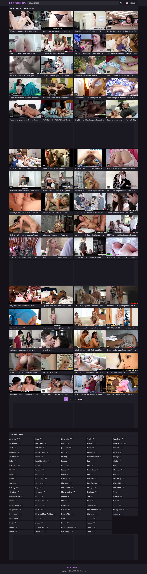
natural (65, 510)
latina (65, 465)
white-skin (119, 487)
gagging (39, 474)
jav (64, 452)
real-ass (92, 479)
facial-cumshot (42, 461)
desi (12, 523)
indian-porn (41, 527)
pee (90, 465)
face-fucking (41, 452)
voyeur (117, 465)
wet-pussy (118, 479)
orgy (90, 448)
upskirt (117, 452)
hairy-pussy (41, 501)
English (133, 3)
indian (39, 523)
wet (116, 474)
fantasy (39, 470)
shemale (92, 514)
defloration (15, 514)
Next (80, 399)
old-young (67, 532)
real (90, 474)
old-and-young (68, 527)
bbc (12, 470)
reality (91, 487)
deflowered (15, 518)
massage (66, 483)
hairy (39, 496)
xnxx (116, 492)
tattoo (91, 523)
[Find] (121, 3)
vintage (117, 457)
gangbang (41, 479)
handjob (40, 505)
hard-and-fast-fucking (45, 514)
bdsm (13, 479)
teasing (91, 527)
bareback (14, 465)
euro (38, 439)
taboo (91, 518)
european (40, 443)
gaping (39, 483)
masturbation (68, 492)
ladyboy (66, 461)
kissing (65, 457)
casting (13, 487)
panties (91, 452)
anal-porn (14, 452)
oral (90, 439)
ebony (13, 527)
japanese (66, 448)
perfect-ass (93, 470)
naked (65, 505)
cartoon (13, 483)
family (39, 465)
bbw (12, 474)
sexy (90, 501)
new (64, 518)
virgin (117, 461)
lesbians (65, 474)
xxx (116, 501)
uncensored (119, 443)
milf (64, 501)
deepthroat (15, 510)
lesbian (65, 470)
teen (91, 532)
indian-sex (41, 532)
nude (65, 523)
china (13, 501)
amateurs (14, 443)
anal (13, 448)
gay (38, 487)
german (40, 492)
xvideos (117, 496)
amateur (14, 439)
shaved (91, 505)
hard (39, 510)
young (117, 505)
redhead (92, 492)
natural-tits (67, 514)
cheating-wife (16, 496)
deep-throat (15, 505)
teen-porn (118, 439)
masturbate (67, 487)
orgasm (92, 443)
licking (65, 479)
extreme (39, 448)
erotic (13, 532)
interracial (66, 439)
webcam (117, 470)
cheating (14, 492)
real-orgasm (93, 483)
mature (65, 496)
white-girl (118, 483)
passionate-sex (94, 457)
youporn (118, 514)
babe (12, 461)
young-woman (120, 510)
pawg (90, 461)
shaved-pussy (94, 510)
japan (65, 443)
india (38, 518)
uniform (117, 448)
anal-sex (14, 457)
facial (39, 457)
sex (90, 496)
